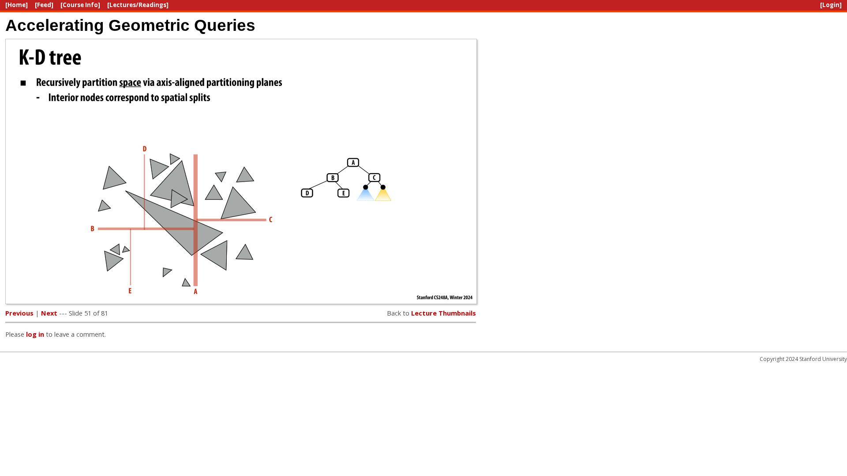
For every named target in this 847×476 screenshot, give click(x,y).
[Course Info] (80, 5)
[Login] (831, 5)
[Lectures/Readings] (138, 5)
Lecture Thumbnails (443, 313)
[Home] (16, 5)
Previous (19, 313)
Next (49, 313)
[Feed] (44, 5)
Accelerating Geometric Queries (130, 25)
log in (35, 334)
